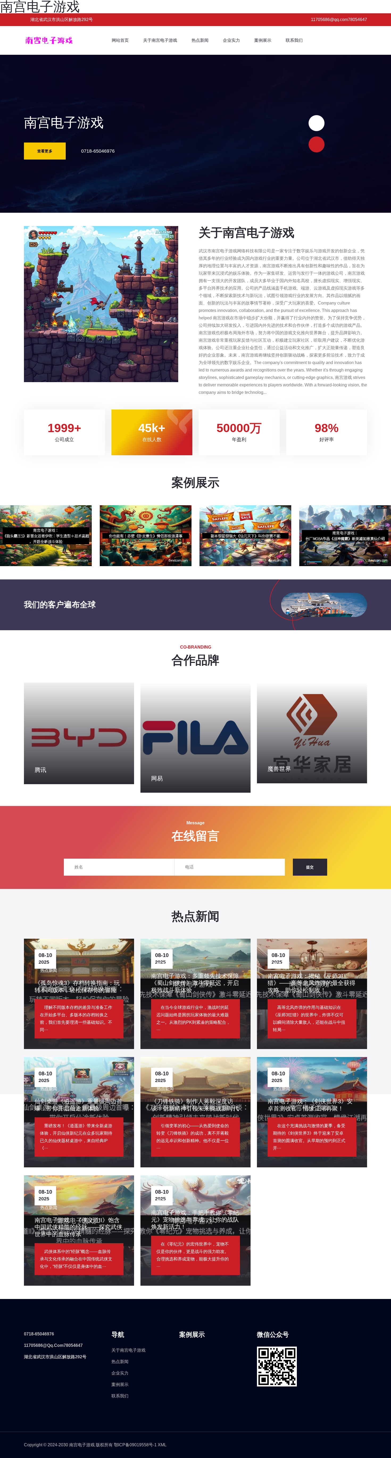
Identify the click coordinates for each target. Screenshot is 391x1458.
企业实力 (231, 40)
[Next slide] (317, 123)
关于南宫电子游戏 (160, 40)
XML (162, 1445)
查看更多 (44, 151)
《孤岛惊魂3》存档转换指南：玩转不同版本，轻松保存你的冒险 (77, 986)
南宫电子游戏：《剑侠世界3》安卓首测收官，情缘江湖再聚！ (310, 1105)
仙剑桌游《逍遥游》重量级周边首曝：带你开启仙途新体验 (78, 1105)
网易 (157, 778)
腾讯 (40, 770)
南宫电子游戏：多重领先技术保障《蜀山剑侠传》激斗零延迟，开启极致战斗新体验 (195, 983)
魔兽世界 (279, 769)
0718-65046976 (98, 151)
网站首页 (120, 40)
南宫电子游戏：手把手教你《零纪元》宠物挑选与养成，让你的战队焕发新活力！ (195, 1219)
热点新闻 (200, 40)
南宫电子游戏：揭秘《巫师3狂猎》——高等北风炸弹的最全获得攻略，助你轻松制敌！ (311, 983)
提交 (310, 867)
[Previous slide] (317, 144)
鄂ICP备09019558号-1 (135, 1445)
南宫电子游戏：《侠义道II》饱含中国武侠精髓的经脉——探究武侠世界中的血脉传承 (78, 1227)
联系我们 (294, 40)
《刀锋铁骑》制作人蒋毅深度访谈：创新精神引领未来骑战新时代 (195, 1105)
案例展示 (262, 40)
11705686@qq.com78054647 (53, 1345)
